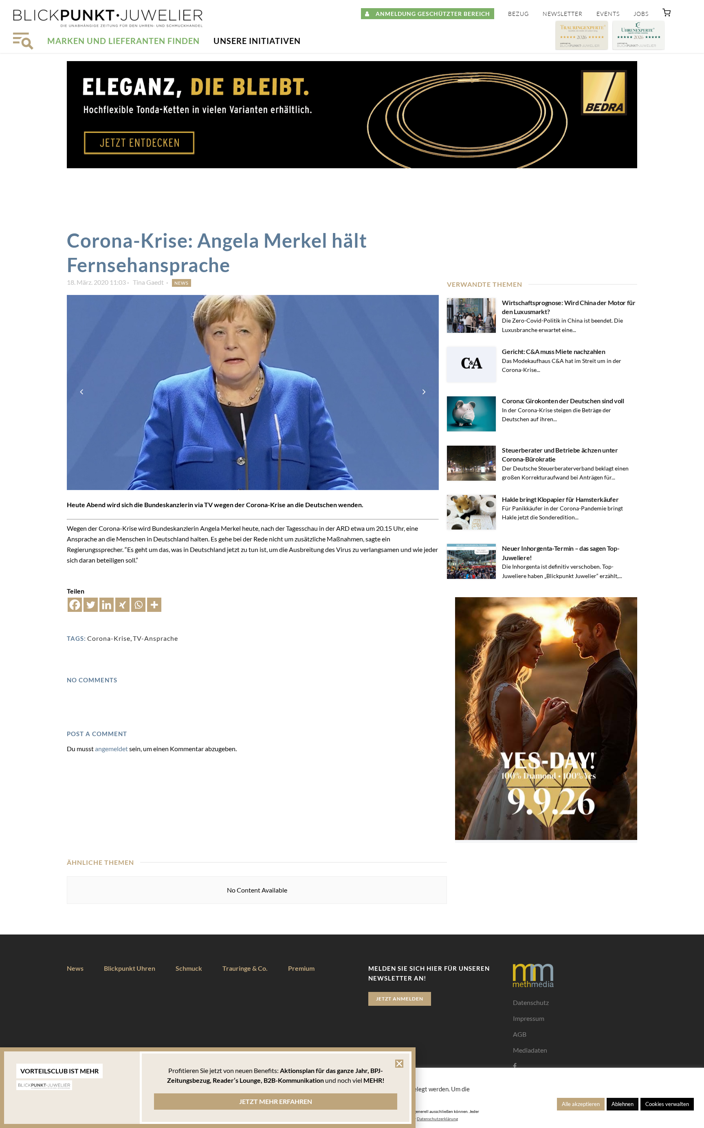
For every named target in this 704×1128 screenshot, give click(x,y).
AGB (519, 1034)
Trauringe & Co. (245, 968)
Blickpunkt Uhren (129, 968)
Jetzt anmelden (399, 999)
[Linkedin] (106, 605)
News (181, 283)
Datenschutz (531, 1002)
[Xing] (122, 605)
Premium (301, 968)
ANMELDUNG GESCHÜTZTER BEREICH (430, 13)
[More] (154, 605)
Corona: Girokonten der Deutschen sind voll (563, 401)
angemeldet (111, 748)
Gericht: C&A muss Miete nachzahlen (553, 351)
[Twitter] (91, 605)
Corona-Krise (108, 638)
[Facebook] (75, 605)
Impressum (528, 1018)
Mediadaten (530, 1050)
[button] (667, 14)
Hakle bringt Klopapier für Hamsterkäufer (560, 499)
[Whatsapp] (138, 605)
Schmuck (189, 968)
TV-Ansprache (155, 638)
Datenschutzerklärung (437, 1118)
